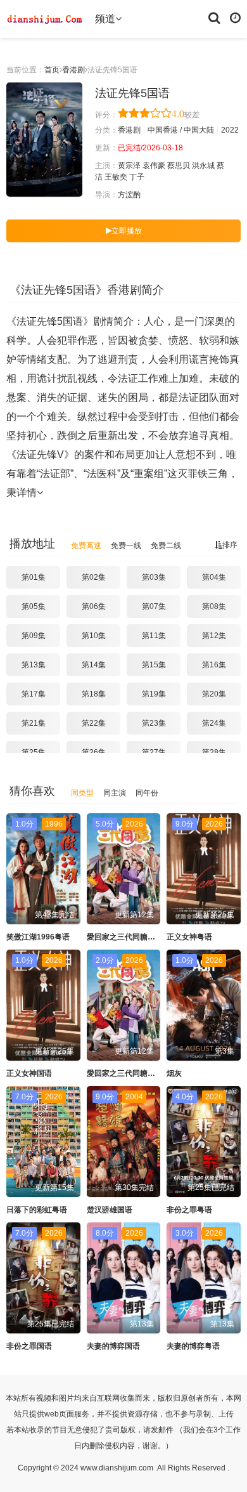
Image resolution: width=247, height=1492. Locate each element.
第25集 (34, 752)
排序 (230, 544)
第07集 (154, 606)
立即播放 (126, 230)
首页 (52, 69)
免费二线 (166, 545)
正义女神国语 (29, 1073)
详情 (26, 492)
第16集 (214, 664)
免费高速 (86, 545)
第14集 (94, 664)
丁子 (136, 177)
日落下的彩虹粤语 (36, 1209)
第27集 (154, 752)
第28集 (214, 752)
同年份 (147, 793)
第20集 (214, 694)
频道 (105, 18)
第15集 (154, 664)
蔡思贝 (178, 165)
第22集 (94, 723)
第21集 (34, 723)
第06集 (94, 606)
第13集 (34, 664)
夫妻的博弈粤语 (193, 1346)
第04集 (214, 577)
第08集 (214, 606)
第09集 (34, 635)
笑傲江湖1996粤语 (38, 936)
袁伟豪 (153, 165)
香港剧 (73, 69)
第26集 (94, 752)
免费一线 (126, 545)
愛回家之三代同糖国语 (125, 1073)
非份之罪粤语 (189, 1209)
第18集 (94, 694)
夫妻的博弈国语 (113, 1346)
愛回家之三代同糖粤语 (125, 936)
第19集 (154, 694)
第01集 (34, 577)
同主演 (114, 793)
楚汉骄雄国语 (109, 1209)
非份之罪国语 (29, 1346)
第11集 (154, 635)
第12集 (214, 635)
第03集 (154, 577)
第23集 (154, 723)
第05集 (34, 606)
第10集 (94, 635)
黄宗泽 (129, 165)
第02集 (94, 577)
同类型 (82, 793)
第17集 (34, 694)
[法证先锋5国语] (44, 139)
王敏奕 (115, 177)
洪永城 (203, 165)
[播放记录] (235, 17)
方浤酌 (129, 194)
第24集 (214, 723)
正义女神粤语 (189, 936)
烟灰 (174, 1073)
